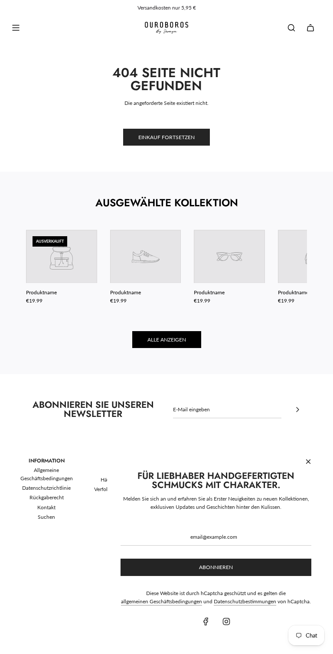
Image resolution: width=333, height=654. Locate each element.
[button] (42, 267)
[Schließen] (308, 461)
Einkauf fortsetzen (166, 137)
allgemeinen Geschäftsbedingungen (161, 601)
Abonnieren (216, 567)
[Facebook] (205, 621)
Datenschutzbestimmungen (245, 601)
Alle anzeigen (166, 339)
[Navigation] (15, 27)
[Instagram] (226, 621)
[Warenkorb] (310, 27)
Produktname (41, 292)
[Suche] (291, 27)
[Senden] (297, 409)
